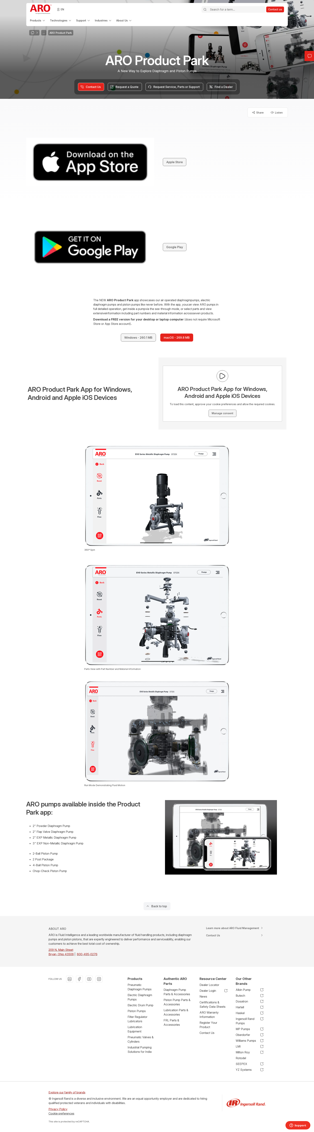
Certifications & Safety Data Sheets (213, 1004)
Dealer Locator (209, 985)
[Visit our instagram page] (99, 979)
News (203, 996)
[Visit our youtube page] (89, 979)
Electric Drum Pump (140, 1005)
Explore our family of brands (67, 1092)
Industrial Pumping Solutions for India (140, 1050)
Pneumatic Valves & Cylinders (141, 1039)
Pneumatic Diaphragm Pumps (140, 987)
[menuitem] (38, 20)
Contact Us (207, 1033)
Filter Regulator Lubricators (137, 1019)
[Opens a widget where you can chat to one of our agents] (297, 1125)
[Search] (205, 9)
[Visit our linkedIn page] (69, 979)
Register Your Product (208, 1025)
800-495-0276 (87, 954)
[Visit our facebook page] (79, 979)
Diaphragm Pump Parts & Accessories (177, 992)
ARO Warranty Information (209, 1015)
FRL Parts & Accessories (172, 1022)
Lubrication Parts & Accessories (176, 1012)
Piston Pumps (137, 1011)
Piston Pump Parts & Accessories (177, 1002)
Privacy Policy (58, 1109)
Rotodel (241, 1058)
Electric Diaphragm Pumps (140, 997)
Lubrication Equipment (135, 1029)
